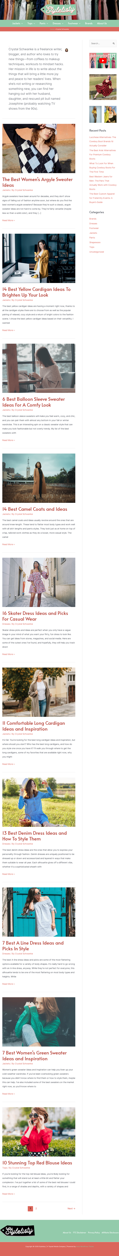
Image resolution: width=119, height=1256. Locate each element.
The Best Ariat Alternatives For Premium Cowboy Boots (102, 154)
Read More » (8, 221)
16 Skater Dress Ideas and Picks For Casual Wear (35, 616)
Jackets (6, 190)
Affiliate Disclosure (110, 1232)
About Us (67, 1232)
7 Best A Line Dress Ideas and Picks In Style (33, 945)
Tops (4, 1168)
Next (71, 1208)
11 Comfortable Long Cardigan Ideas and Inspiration (33, 726)
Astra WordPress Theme (85, 1246)
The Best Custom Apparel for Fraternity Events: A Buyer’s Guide (102, 198)
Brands (92, 219)
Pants (92, 237)
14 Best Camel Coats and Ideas (34, 509)
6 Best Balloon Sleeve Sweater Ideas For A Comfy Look (33, 402)
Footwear (94, 228)
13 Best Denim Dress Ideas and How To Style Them (34, 836)
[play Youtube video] (103, 60)
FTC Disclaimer (79, 1232)
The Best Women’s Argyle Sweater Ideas (37, 182)
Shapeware (94, 242)
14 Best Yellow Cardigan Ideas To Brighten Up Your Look (36, 292)
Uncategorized (96, 252)
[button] (21, 23)
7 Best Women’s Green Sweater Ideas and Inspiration (34, 1055)
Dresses (6, 624)
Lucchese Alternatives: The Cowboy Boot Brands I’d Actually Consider (102, 141)
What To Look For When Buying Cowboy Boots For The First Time (102, 167)
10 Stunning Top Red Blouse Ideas (37, 1162)
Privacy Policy (94, 1232)
